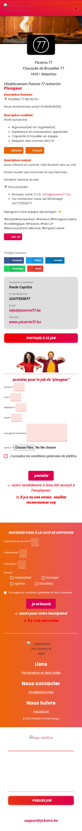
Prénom (8, 387)
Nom (6, 397)
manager (52, 577)
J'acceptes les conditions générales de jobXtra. (43, 456)
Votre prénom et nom (16, 541)
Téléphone (9, 407)
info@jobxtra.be (41, 692)
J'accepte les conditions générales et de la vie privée (40, 592)
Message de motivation (15, 433)
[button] (14, 260)
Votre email (11, 552)
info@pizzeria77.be (57, 194)
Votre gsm (10, 564)
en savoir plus (41, 771)
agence (20, 583)
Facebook (41, 711)
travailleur (46, 583)
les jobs (41, 760)
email (6, 417)
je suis (8, 572)
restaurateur (23, 577)
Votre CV (8, 447)
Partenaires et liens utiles (41, 672)
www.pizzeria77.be (25, 321)
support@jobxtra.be (41, 820)
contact (41, 782)
